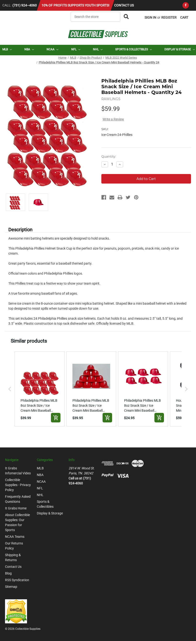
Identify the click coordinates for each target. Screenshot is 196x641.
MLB (5, 49)
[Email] (111, 197)
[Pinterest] (136, 197)
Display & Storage (178, 49)
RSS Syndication (17, 580)
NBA (27, 49)
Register (169, 17)
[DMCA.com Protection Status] (16, 611)
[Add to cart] (55, 417)
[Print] (120, 197)
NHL (96, 49)
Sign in (150, 17)
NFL (74, 49)
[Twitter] (128, 197)
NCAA (51, 49)
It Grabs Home (16, 508)
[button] (10, 388)
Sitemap (11, 587)
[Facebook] (185, 5)
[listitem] (40, 388)
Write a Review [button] (113, 119)
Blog (8, 573)
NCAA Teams (14, 536)
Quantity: (108, 156)
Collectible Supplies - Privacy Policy (18, 485)
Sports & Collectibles (132, 49)
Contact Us (124, 5)
